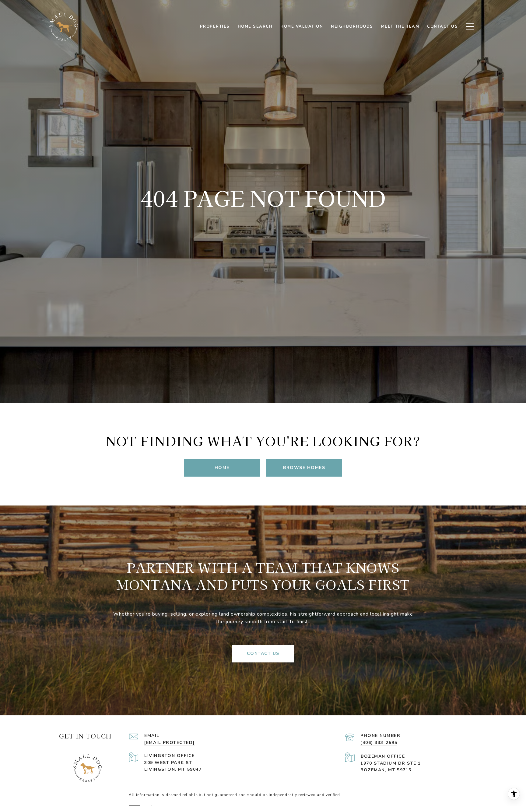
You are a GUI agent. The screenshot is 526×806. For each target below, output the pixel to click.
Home (222, 468)
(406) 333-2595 (378, 742)
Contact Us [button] (263, 653)
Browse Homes (304, 468)
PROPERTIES (215, 26)
